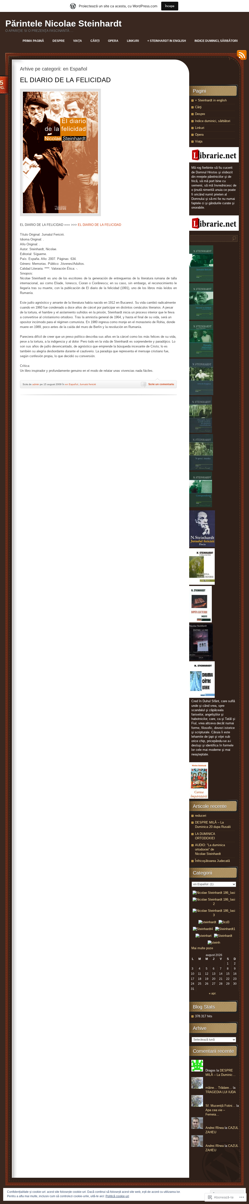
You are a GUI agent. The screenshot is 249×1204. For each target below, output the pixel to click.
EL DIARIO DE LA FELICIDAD (65, 80)
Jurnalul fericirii (88, 384)
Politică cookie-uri (117, 1196)
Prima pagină (33, 41)
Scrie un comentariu (161, 384)
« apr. (212, 993)
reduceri (200, 815)
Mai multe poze (202, 948)
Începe (169, 6)
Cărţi (94, 41)
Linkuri (133, 41)
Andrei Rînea (214, 1128)
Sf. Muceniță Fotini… (220, 1105)
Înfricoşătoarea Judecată (212, 861)
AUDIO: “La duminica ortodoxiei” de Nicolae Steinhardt (210, 849)
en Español (71, 384)
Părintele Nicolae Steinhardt (63, 23)
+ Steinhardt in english (166, 41)
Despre (59, 41)
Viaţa (77, 41)
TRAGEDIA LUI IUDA (220, 1092)
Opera (113, 41)
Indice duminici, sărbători (216, 41)
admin (35, 384)
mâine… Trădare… (218, 1087)
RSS (240, 56)
